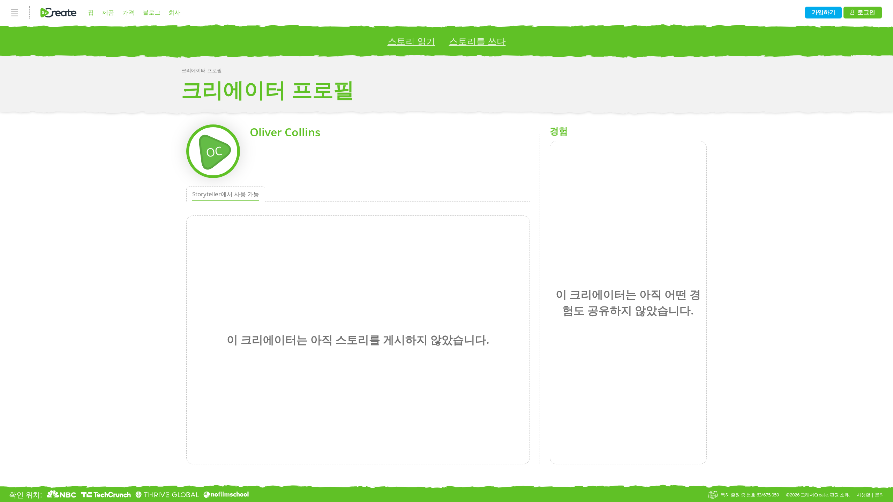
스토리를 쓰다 (477, 41)
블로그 (151, 12)
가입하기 (823, 12)
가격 (128, 12)
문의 (879, 495)
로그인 (866, 12)
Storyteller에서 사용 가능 (225, 194)
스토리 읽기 (411, 41)
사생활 (863, 495)
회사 (174, 12)
